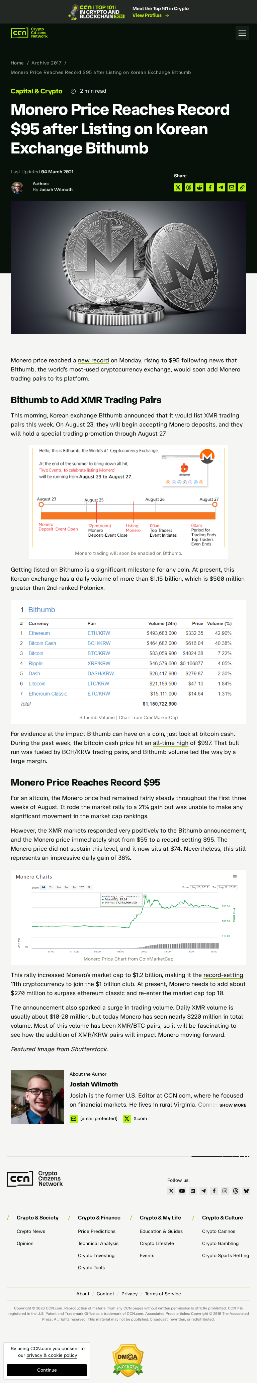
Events (147, 1255)
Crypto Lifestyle (157, 1243)
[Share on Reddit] (199, 187)
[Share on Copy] (242, 187)
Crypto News (31, 1231)
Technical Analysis (98, 1243)
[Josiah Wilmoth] (37, 1097)
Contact (105, 1294)
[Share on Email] (232, 187)
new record (93, 360)
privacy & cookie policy (51, 1355)
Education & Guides (161, 1231)
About (82, 1294)
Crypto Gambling (220, 1243)
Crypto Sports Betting (225, 1255)
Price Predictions (96, 1231)
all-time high (170, 743)
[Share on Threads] (189, 187)
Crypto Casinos (218, 1231)
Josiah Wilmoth (56, 189)
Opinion (25, 1243)
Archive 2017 (46, 63)
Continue (47, 1370)
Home (17, 63)
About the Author (88, 1074)
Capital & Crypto (37, 91)
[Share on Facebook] (210, 187)
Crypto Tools (91, 1267)
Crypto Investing (96, 1255)
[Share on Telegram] (221, 187)
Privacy (129, 1294)
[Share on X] (178, 187)
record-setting (223, 975)
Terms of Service (163, 1294)
